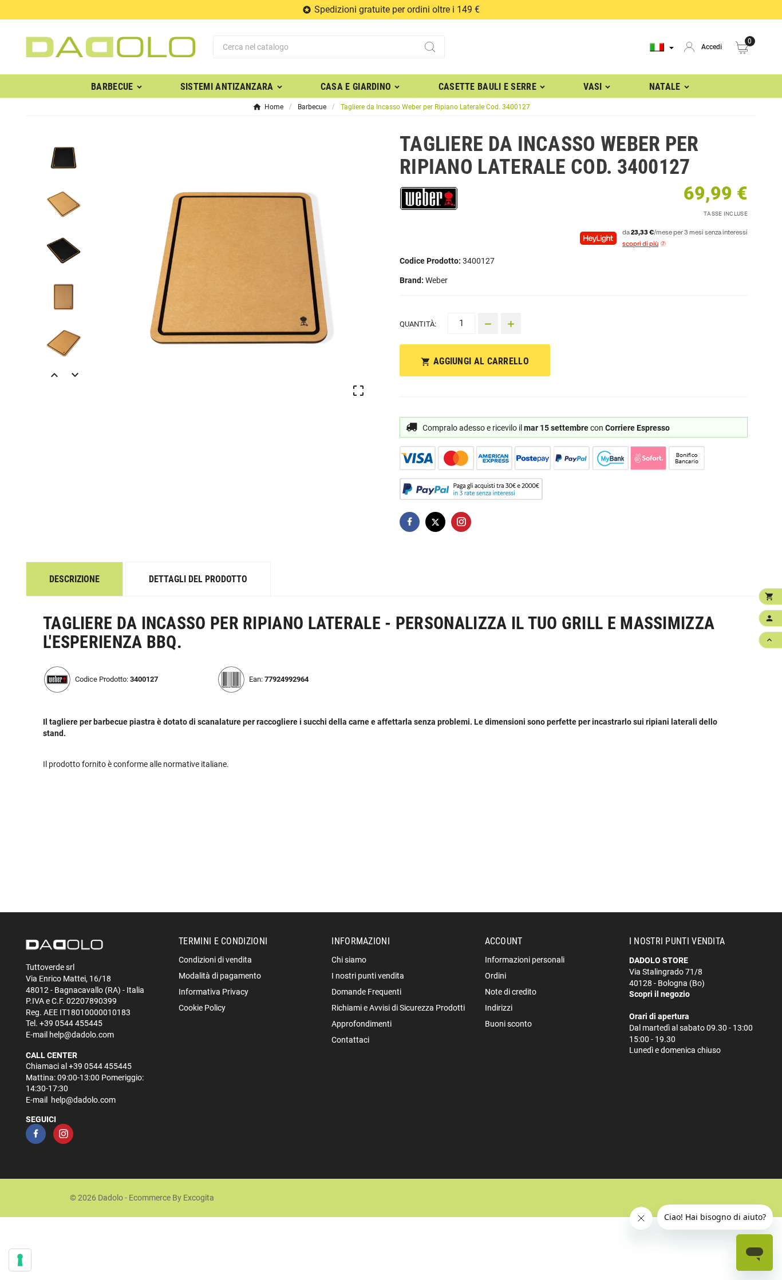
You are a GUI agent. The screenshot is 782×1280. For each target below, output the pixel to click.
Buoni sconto (508, 1023)
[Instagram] (63, 1134)
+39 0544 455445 (71, 1023)
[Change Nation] (662, 47)
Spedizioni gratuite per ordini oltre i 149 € (397, 9)
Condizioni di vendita (215, 959)
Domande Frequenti (366, 991)
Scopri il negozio (659, 994)
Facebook (410, 522)
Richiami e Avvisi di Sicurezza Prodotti (398, 1007)
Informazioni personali (524, 959)
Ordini (495, 975)
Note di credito (510, 991)
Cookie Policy (202, 1007)
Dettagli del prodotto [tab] (198, 579)
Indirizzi (498, 1007)
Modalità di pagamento (220, 975)
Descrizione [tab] (74, 579)
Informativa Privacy (213, 991)
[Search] (430, 47)
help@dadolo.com (81, 1034)
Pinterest (461, 522)
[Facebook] (36, 1134)
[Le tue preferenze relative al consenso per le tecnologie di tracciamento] (20, 1260)
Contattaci (350, 1039)
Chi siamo (348, 959)
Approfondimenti (361, 1023)
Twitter (435, 522)
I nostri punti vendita (367, 975)
